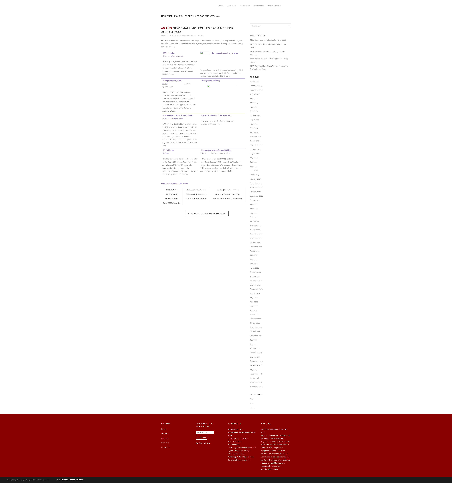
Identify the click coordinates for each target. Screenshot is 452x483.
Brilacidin (168, 198)
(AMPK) (175, 190)
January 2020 (255, 323)
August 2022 (255, 200)
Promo (252, 408)
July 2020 (254, 298)
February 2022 (255, 226)
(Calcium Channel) (200, 190)
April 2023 (254, 170)
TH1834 (203, 153)
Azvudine (220, 190)
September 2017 (256, 365)
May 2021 (253, 259)
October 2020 (255, 285)
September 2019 (256, 336)
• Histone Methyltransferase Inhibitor (178, 115)
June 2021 (254, 255)
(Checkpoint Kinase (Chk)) (231, 194)
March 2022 (254, 221)
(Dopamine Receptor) (200, 198)
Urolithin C (190, 190)
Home (163, 429)
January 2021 (255, 276)
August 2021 (254, 251)
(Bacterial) (174, 194)
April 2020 (254, 310)
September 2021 (256, 247)
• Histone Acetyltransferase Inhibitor (215, 150)
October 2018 (255, 357)
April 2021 (254, 264)
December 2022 (256, 183)
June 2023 (254, 162)
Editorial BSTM (190, 35)
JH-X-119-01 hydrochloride (172, 56)
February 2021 (255, 272)
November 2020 (256, 281)
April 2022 (254, 217)
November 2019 (256, 327)
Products (164, 438)
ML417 (164, 84)
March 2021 (254, 268)
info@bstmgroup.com (241, 460)
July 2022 (253, 204)
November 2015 (256, 382)
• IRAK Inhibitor (168, 53)
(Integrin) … (177, 203)
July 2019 (253, 340)
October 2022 (255, 192)
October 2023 (255, 149)
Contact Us (165, 447)
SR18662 (165, 153)
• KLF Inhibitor (168, 150)
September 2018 (256, 361)
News (179, 35)
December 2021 (256, 234)
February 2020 (255, 319)
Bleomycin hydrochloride (221, 198)
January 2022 (255, 230)
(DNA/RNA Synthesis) (236, 198)
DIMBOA (168, 194)
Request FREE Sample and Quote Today (207, 213)
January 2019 (255, 348)
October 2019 (255, 331)
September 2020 (256, 289)
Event (252, 399)
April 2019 (254, 344)
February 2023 (255, 179)
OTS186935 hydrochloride (172, 118)
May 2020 (254, 306)
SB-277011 (189, 198)
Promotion (165, 443)
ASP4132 (169, 190)
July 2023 (253, 158)
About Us (164, 434)
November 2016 (256, 374)
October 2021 (255, 243)
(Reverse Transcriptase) (231, 190)
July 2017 (253, 370)
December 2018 (256, 353)
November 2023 (256, 145)
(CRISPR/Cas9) (201, 194)
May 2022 (253, 213)
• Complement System (171, 81)
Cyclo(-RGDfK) (168, 203)
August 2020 (255, 293)
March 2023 (254, 175)
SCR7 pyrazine (191, 194)
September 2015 (256, 387)
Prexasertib (219, 194)
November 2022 (256, 187)
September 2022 (256, 196)
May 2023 (253, 166)
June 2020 (254, 302)
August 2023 (255, 154)
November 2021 (256, 238)
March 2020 (254, 315)
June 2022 (254, 209)
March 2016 (254, 378)
